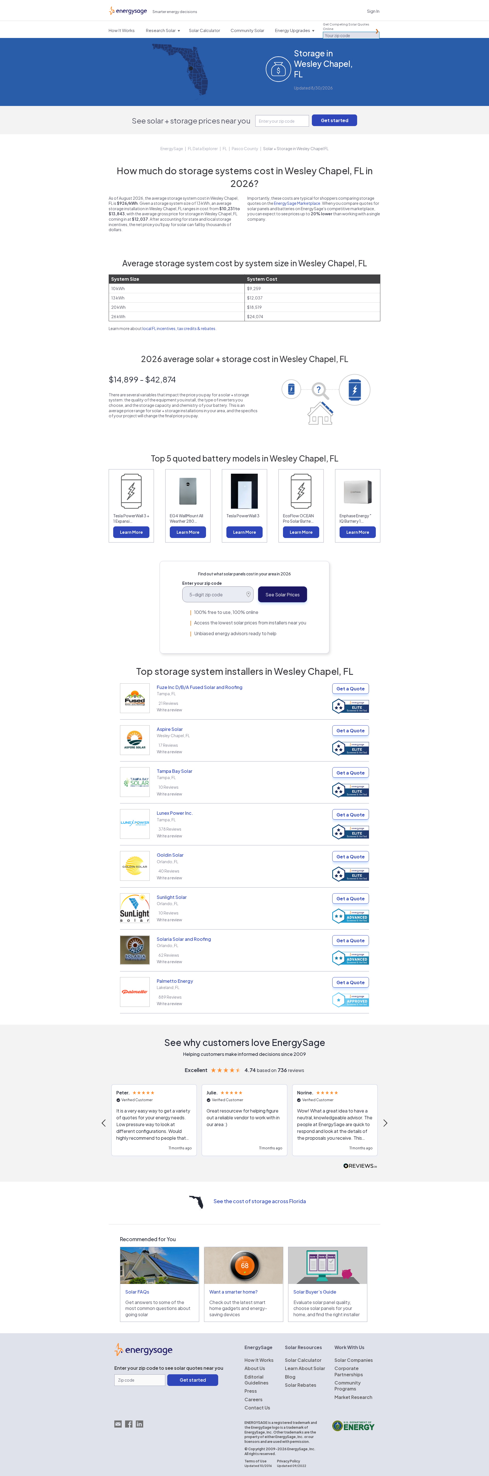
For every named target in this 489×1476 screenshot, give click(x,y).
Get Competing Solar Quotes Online (346, 26)
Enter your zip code (202, 583)
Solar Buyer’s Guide (314, 1292)
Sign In (373, 11)
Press (250, 1391)
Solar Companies (353, 1360)
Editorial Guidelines (256, 1380)
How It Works (259, 1360)
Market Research (353, 1397)
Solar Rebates (300, 1385)
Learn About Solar (305, 1368)
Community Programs (347, 1386)
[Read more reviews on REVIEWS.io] (360, 1166)
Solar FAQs (137, 1292)
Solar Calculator (303, 1360)
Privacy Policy (288, 1461)
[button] (104, 1123)
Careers (253, 1399)
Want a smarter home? (233, 1292)
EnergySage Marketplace (297, 203)
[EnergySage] (143, 1354)
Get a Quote (350, 689)
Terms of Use (255, 1461)
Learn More (131, 532)
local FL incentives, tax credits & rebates (178, 328)
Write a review (169, 709)
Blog (290, 1377)
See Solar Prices (282, 594)
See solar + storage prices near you (191, 120)
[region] (244, 1123)
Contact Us (257, 1408)
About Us (254, 1368)
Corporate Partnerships (348, 1371)
